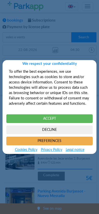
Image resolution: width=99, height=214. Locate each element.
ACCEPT (49, 118)
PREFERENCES (49, 141)
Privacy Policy (51, 150)
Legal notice (75, 150)
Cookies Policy (26, 150)
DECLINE (49, 130)
